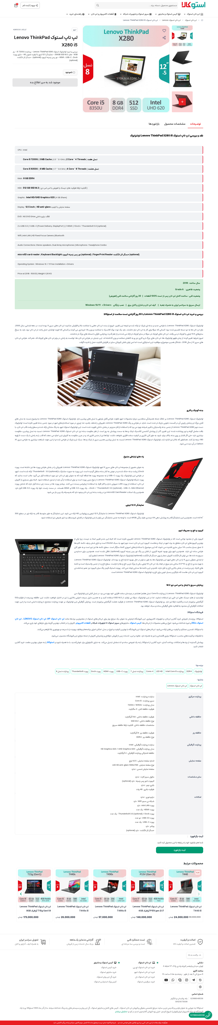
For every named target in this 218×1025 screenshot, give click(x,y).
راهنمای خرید (75, 14)
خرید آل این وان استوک (106, 977)
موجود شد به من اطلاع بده (45, 82)
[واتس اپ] (173, 980)
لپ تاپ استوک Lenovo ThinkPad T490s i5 (110, 908)
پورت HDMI (109, 671)
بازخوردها (154, 124)
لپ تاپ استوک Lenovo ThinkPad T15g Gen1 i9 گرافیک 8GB (35, 908)
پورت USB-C (122, 671)
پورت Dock (96, 671)
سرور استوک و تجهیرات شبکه (136, 14)
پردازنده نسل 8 (62, 671)
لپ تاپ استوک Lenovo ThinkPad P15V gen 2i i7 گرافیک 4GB (148, 908)
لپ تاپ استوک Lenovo (171, 20)
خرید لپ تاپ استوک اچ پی (144, 967)
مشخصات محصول (174, 124)
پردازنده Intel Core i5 (175, 671)
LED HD (159, 671)
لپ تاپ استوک (193, 14)
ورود (33, 5)
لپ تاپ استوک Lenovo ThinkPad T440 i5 (186, 908)
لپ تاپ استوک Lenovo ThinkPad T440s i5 (73, 908)
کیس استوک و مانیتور (167, 14)
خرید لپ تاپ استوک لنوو (144, 972)
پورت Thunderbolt (80, 671)
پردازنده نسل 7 (137, 671)
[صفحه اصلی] (202, 20)
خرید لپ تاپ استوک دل (145, 977)
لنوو (74, 29)
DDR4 (189, 671)
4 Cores (149, 671)
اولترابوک (198, 671)
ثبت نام (26, 5)
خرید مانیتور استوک (108, 972)
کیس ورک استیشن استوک (105, 981)
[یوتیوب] (166, 980)
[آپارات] (200, 987)
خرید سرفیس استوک (146, 981)
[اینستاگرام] (187, 980)
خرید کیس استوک (108, 967)
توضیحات (195, 124)
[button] (21, 894)
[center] (97, 5)
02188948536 (196, 998)
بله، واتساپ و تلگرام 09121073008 (179, 1000)
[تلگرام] (193, 980)
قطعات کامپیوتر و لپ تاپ (102, 14)
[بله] (200, 980)
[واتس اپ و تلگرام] (180, 980)
